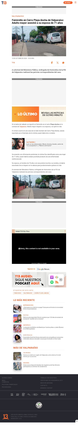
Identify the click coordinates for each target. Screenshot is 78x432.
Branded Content (46, 388)
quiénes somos (7, 378)
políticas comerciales (9, 384)
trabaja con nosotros (48, 378)
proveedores (6, 387)
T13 (13, 63)
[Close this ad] (76, 421)
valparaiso (27, 293)
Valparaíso (23, 127)
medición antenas (46, 383)
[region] (39, 427)
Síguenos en (31, 269)
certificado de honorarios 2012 (51, 380)
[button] (52, 63)
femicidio (17, 293)
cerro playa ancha (41, 293)
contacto (43, 385)
